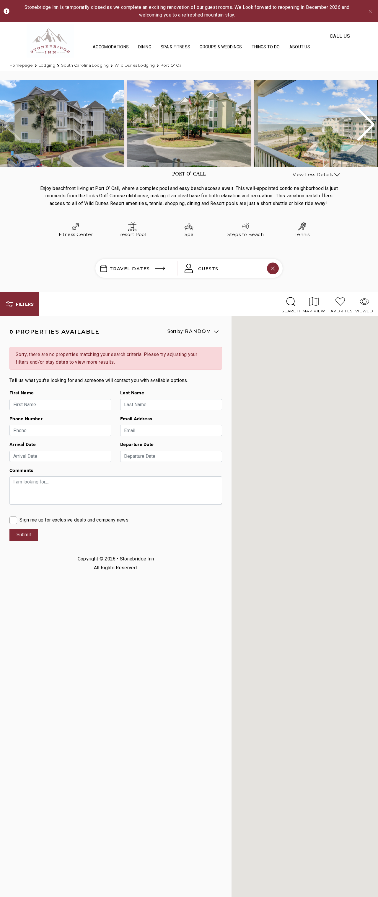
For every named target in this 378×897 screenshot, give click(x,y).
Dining (144, 47)
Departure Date (137, 444)
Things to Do (266, 47)
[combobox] (225, 268)
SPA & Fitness (175, 47)
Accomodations (111, 47)
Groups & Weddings (221, 47)
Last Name (132, 392)
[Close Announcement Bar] (370, 11)
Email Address (136, 418)
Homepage (21, 65)
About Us (299, 47)
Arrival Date (22, 444)
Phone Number (26, 418)
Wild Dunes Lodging (135, 65)
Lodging (47, 65)
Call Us (340, 36)
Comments (21, 470)
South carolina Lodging (85, 65)
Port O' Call (172, 65)
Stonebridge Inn (137, 559)
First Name (21, 392)
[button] (366, 124)
